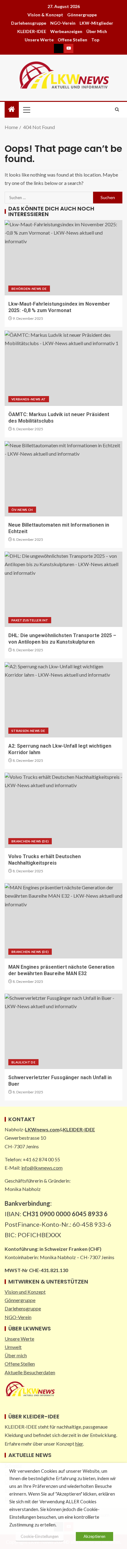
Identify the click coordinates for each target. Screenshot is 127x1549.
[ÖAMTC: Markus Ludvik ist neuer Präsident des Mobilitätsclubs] (63, 368)
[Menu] (26, 109)
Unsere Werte (39, 39)
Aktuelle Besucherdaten (30, 1372)
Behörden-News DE (29, 288)
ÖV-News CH (22, 509)
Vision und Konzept (25, 1292)
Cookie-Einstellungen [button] (40, 1536)
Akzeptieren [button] (94, 1536)
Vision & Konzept (45, 14)
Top (95, 39)
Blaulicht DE (23, 1062)
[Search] (117, 109)
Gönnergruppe (82, 14)
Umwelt (13, 1347)
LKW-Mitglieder (96, 23)
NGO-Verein (63, 23)
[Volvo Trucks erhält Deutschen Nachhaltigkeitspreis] (63, 810)
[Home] (11, 109)
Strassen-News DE (28, 731)
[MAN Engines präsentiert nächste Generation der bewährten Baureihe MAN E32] (63, 920)
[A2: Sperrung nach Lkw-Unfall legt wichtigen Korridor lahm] (63, 699)
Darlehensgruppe (28, 23)
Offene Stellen (72, 39)
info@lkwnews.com (42, 1168)
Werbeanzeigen (66, 31)
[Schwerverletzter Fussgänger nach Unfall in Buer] (63, 1031)
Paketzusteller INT (29, 620)
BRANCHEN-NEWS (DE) (30, 841)
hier (79, 1444)
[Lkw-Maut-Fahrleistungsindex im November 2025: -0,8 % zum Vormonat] (63, 257)
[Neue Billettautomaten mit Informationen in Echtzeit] (63, 478)
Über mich (96, 31)
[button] (26, 109)
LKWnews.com (42, 1129)
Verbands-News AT (28, 399)
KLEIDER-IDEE (31, 31)
